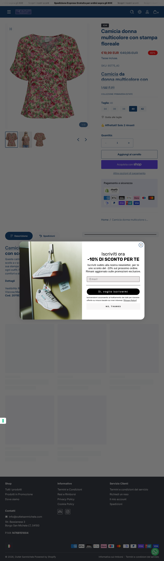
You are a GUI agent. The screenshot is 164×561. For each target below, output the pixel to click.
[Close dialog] (141, 245)
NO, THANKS (113, 306)
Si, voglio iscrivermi (113, 291)
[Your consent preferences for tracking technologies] (3, 421)
